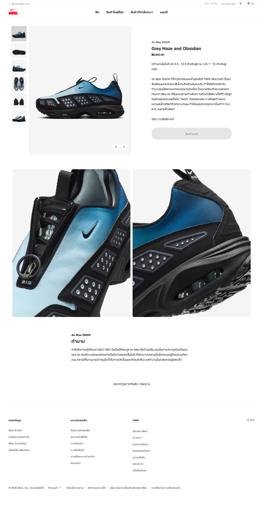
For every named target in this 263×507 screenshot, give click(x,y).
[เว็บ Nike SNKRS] (13, 12)
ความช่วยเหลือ (228, 3)
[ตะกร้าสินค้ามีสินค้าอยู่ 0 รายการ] (240, 4)
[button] (19, 50)
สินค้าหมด (191, 133)
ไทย (252, 419)
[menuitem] (55, 487)
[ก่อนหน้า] (116, 146)
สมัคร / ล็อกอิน (211, 3)
